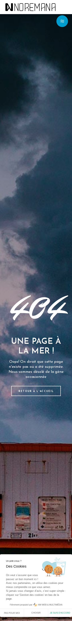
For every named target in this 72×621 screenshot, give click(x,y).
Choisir (36, 613)
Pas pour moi (12, 613)
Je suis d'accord (60, 613)
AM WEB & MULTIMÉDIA (50, 604)
